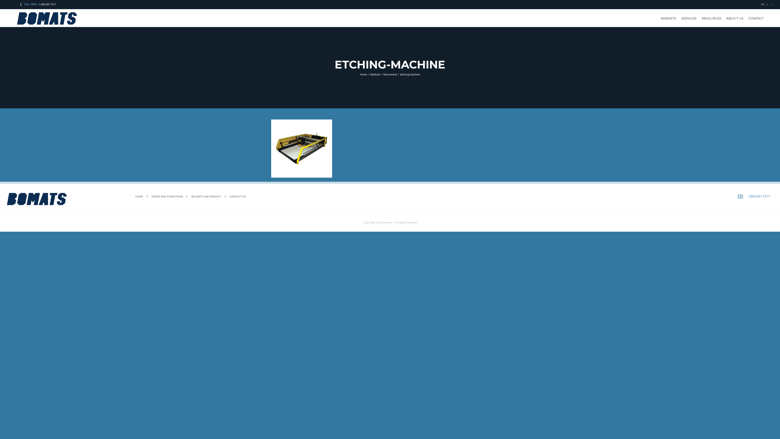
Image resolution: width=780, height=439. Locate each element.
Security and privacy (206, 196)
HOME (139, 196)
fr (762, 4)
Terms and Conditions (167, 196)
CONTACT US (237, 196)
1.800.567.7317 (47, 4)
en (771, 4)
